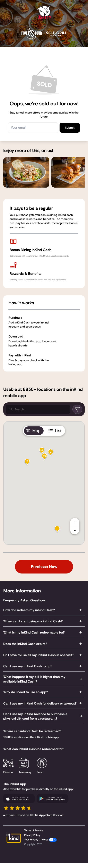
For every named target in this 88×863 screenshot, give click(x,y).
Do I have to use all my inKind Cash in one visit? (38, 655)
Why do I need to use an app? (25, 692)
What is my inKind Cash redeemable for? (34, 632)
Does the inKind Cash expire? (25, 644)
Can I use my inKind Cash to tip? (27, 666)
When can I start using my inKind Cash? (33, 621)
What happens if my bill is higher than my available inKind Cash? (34, 679)
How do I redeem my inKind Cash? (29, 610)
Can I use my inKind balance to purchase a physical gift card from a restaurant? (35, 716)
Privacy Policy (32, 835)
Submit (69, 127)
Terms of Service (33, 830)
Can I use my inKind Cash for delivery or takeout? (40, 703)
